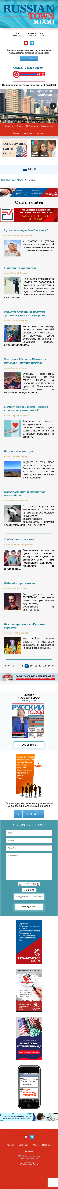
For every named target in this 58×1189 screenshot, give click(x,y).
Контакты (40, 133)
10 (31, 665)
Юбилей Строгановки (19, 583)
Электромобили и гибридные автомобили (24, 493)
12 (40, 665)
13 (44, 665)
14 (49, 665)
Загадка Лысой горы (19, 451)
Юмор (16, 133)
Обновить (29, 890)
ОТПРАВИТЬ (29, 907)
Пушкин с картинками (20, 268)
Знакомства (47, 126)
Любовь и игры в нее (19, 539)
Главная (9, 126)
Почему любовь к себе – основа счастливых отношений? (26, 408)
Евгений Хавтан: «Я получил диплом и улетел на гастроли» (25, 313)
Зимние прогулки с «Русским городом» (24, 625)
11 (36, 665)
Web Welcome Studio (29, 1164)
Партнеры (27, 133)
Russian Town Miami (12, 180)
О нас (20, 126)
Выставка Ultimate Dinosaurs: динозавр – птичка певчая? (25, 361)
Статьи (32, 180)
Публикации (32, 126)
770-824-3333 (48, 85)
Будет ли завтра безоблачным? (26, 230)
